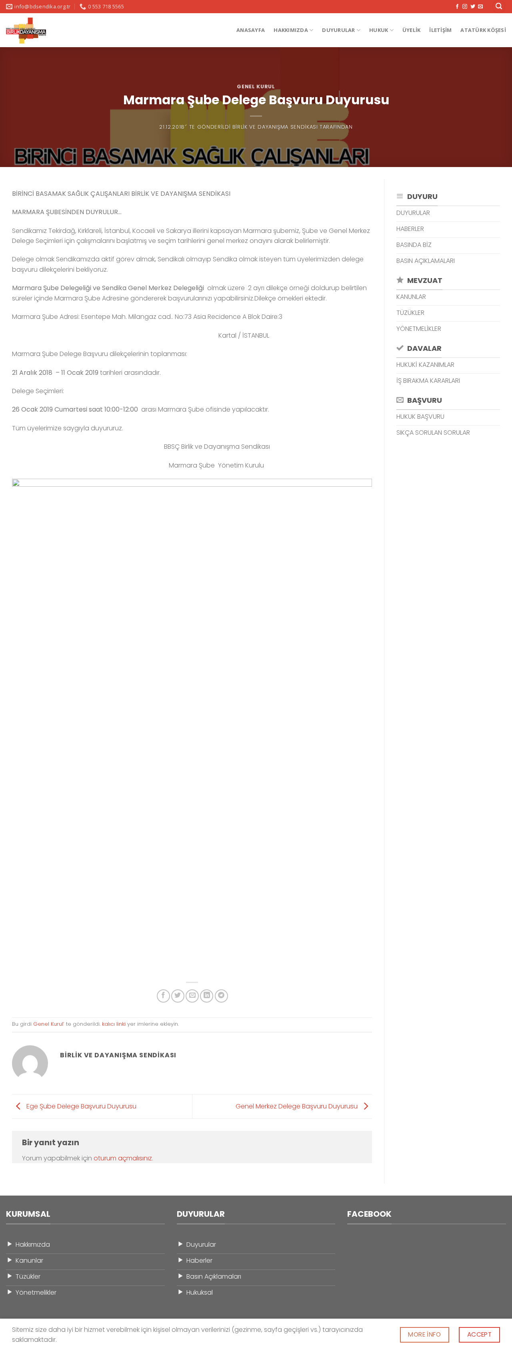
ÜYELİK (411, 30)
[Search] (498, 6)
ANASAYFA (250, 30)
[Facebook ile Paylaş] (163, 996)
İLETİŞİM (440, 30)
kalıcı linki (114, 1024)
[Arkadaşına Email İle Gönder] (192, 996)
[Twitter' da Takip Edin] (472, 7)
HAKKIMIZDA (291, 30)
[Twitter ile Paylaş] (177, 996)
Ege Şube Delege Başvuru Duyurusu (80, 1105)
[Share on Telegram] (221, 996)
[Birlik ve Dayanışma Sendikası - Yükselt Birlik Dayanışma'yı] (34, 30)
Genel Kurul (256, 86)
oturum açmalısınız (123, 1158)
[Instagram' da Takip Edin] (464, 7)
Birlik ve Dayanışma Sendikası (275, 127)
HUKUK (378, 30)
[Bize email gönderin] (480, 7)
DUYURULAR (338, 30)
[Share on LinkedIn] (206, 996)
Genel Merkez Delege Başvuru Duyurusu (297, 1105)
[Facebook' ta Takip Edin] (457, 7)
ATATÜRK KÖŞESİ (483, 30)
